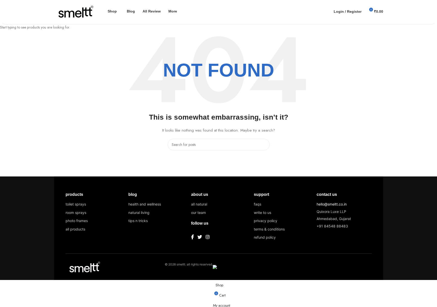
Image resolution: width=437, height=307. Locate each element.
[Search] (326, 11)
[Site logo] (74, 11)
